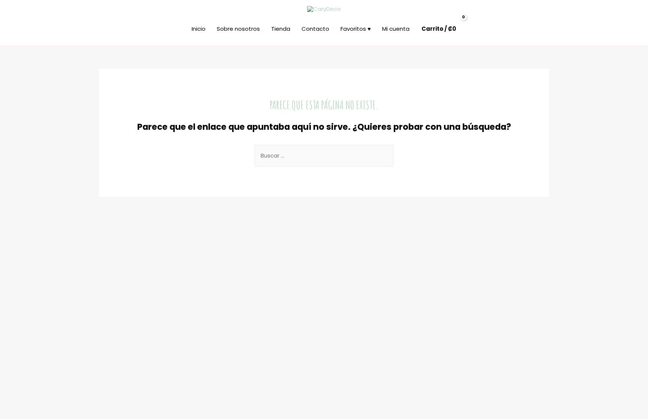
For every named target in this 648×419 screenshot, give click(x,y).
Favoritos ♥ (355, 29)
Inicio (199, 29)
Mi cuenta (396, 29)
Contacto (315, 29)
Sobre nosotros (238, 29)
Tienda (280, 29)
